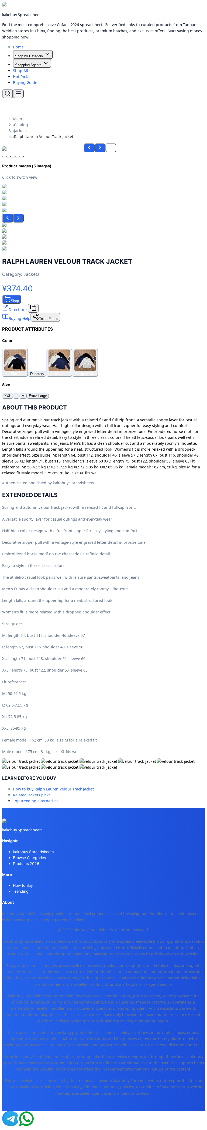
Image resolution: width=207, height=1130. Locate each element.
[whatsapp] (24, 1118)
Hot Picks (21, 76)
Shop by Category (29, 56)
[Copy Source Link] (33, 308)
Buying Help (19, 318)
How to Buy (23, 885)
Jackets (20, 130)
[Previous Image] (89, 147)
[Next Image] (100, 147)
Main (17, 118)
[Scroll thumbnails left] (7, 218)
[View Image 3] (13, 156)
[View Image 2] (8, 156)
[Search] (7, 93)
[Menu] (18, 93)
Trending (20, 891)
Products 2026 (26, 863)
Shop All (20, 70)
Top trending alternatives (35, 800)
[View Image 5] (21, 156)
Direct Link (18, 309)
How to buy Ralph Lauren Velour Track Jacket (53, 789)
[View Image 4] (17, 156)
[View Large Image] (110, 147)
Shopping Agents (28, 65)
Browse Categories (29, 857)
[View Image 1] (4, 156)
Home (18, 47)
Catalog (21, 124)
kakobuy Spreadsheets (33, 851)
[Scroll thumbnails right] (18, 218)
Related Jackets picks (32, 794)
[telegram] (9, 1118)
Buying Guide (25, 82)
